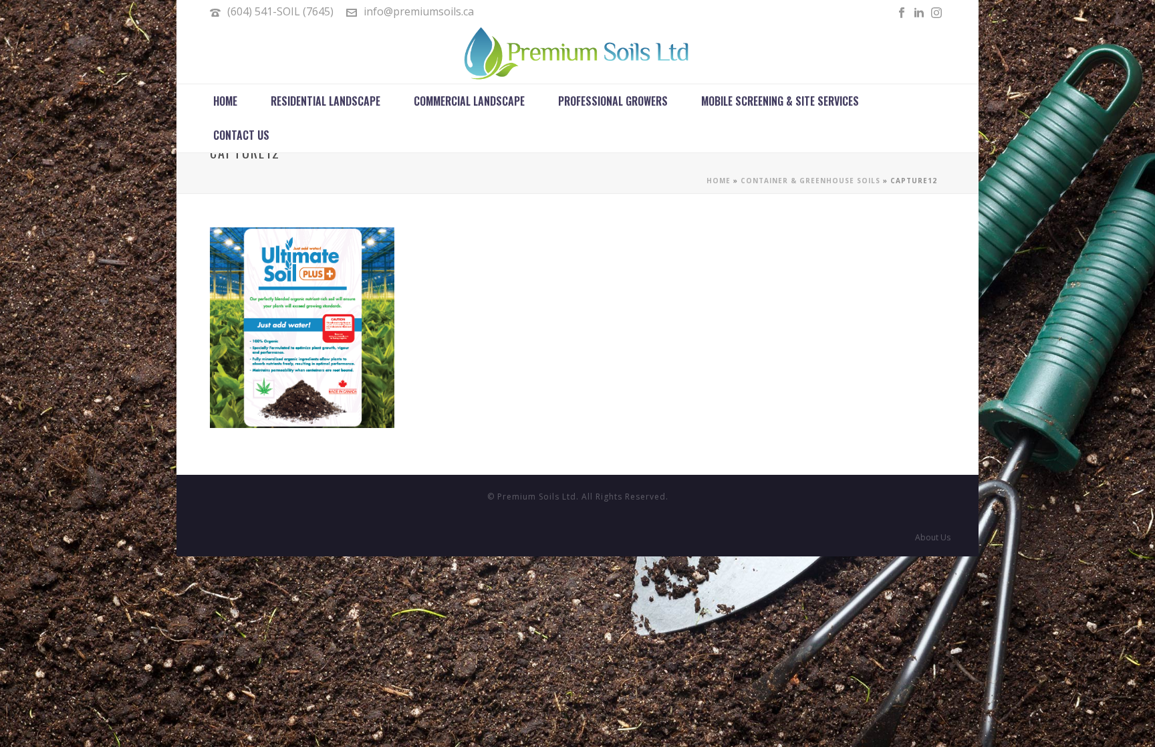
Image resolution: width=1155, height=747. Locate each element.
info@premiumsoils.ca (419, 11)
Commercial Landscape (469, 101)
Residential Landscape (325, 101)
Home (225, 101)
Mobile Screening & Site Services (780, 101)
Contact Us (241, 135)
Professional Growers (613, 101)
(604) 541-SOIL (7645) (280, 11)
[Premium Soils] (577, 53)
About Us (932, 537)
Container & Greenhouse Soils (810, 180)
